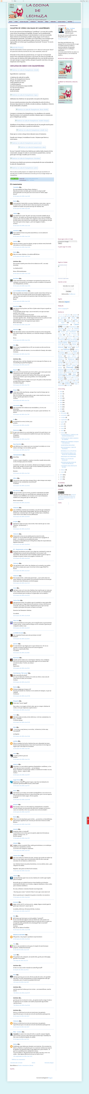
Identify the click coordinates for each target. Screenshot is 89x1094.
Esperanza (16, 657)
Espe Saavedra (17, 444)
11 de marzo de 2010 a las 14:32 (21, 595)
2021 (61, 391)
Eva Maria (16, 278)
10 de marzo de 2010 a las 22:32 (21, 236)
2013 (61, 404)
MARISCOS (33, 21)
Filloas (74, 344)
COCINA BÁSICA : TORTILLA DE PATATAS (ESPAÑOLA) (69, 435)
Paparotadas (74, 364)
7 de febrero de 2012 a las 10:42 (21, 1005)
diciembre (64, 413)
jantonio (15, 643)
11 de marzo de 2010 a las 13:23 (21, 583)
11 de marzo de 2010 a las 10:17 (21, 516)
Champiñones (73, 326)
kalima (15, 1044)
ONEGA (15, 213)
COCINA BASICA (62, 21)
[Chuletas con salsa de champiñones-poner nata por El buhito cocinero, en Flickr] (25, 143)
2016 (61, 398)
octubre (63, 417)
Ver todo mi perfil (63, 39)
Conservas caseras (62, 336)
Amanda (15, 829)
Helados (69, 353)
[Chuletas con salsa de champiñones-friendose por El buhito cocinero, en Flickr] (25, 158)
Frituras (60, 347)
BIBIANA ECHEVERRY (19, 934)
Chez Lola (16, 620)
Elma (59, 341)
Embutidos (65, 341)
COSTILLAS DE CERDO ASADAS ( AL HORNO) (70, 438)
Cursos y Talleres (72, 338)
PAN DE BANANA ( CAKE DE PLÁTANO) (68, 448)
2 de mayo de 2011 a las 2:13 (20, 960)
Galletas (77, 349)
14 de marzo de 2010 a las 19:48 (21, 929)
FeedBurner (72, 294)
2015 (61, 400)
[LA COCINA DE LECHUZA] (62, 277)
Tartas (77, 380)
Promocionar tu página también (63, 278)
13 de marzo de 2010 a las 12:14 (21, 870)
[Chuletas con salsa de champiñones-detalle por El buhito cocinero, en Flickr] (24, 70)
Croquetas (62, 338)
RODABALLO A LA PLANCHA (68, 451)
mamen (15, 241)
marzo (63, 432)
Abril (14, 974)
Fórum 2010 (67, 346)
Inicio (33, 1062)
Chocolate (61, 328)
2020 (61, 393)
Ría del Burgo (76, 377)
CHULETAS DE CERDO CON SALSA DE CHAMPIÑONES (68, 453)
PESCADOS (40, 21)
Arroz (73, 318)
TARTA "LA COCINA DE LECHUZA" (67, 459)
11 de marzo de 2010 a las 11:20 (21, 558)
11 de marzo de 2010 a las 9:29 (21, 450)
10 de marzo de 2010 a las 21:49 (21, 196)
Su (14, 419)
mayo (62, 428)
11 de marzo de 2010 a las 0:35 (21, 365)
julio (62, 424)
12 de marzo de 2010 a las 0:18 (21, 748)
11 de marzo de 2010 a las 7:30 (21, 385)
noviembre (64, 415)
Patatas (60, 367)
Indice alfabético (72, 356)
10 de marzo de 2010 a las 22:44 (21, 256)
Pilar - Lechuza (30, 180)
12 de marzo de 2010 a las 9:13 (21, 785)
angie (14, 954)
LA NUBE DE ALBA (18, 633)
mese (14, 753)
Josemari (15, 902)
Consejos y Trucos (71, 335)
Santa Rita (74, 379)
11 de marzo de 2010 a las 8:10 (21, 425)
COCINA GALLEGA (24, 21)
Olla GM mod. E (62, 364)
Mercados (67, 361)
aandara (15, 741)
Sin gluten (65, 380)
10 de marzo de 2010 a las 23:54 (21, 340)
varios (60, 383)
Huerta (76, 354)
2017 (61, 396)
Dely (14, 345)
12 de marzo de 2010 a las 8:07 (21, 775)
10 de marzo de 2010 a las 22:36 (21, 247)
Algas (68, 314)
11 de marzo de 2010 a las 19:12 (21, 668)
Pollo (74, 369)
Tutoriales (74, 382)
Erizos (59, 344)
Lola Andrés (16, 405)
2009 (61, 474)
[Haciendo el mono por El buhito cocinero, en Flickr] (16, 47)
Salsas (33, 178)
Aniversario (69, 316)
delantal (15, 843)
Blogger (50, 1077)
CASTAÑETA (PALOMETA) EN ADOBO (69, 466)
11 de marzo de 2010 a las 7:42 (21, 400)
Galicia (66, 349)
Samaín (68, 379)
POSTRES (70, 21)
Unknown (16, 507)
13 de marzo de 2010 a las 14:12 (21, 897)
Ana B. (15, 790)
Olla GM (75, 362)
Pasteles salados (71, 365)
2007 (61, 479)
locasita (15, 521)
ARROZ (46, 21)
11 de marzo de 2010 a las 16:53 (21, 638)
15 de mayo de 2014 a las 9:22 (21, 1039)
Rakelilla (15, 329)
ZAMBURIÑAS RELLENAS (68, 445)
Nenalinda (16, 306)
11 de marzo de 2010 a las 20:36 (21, 696)
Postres (60, 371)
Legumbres (61, 357)
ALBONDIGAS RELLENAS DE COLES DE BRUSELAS (68, 463)
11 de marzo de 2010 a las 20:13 (21, 682)
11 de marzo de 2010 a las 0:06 (21, 354)
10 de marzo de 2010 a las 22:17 (21, 208)
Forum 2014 (74, 346)
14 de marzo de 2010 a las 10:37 (21, 911)
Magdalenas (61, 359)
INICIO (10, 21)
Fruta (69, 347)
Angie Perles (16, 780)
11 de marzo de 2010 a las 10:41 (21, 544)
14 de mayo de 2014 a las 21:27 (21, 1027)
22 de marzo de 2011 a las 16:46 (21, 939)
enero (63, 472)
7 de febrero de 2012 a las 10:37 (21, 993)
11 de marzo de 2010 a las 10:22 (21, 529)
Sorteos (71, 380)
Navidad (60, 362)
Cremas (77, 336)
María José (16, 430)
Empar (15, 390)
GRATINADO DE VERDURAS (68, 456)
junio (62, 426)
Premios (69, 371)
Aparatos (76, 316)
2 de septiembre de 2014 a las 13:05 (22, 1056)
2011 (61, 409)
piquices (15, 764)
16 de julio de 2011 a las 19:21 (20, 969)
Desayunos (61, 339)
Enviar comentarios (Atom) (25, 1065)
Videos (68, 385)
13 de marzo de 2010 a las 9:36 (21, 850)
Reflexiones (68, 377)
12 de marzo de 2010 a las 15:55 (21, 812)
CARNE (16, 21)
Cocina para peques (63, 333)
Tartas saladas (65, 382)
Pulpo (74, 374)
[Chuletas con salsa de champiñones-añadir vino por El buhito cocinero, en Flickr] (32, 130)
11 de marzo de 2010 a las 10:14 (21, 485)
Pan (69, 364)
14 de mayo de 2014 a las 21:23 (21, 1016)
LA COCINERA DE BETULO (20, 291)
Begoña (15, 370)
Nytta (14, 727)
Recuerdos (61, 377)
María (15, 201)
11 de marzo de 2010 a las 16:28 (21, 615)
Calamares (70, 321)
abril (62, 430)
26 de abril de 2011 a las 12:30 (21, 949)
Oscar (14, 588)
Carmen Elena (17, 855)
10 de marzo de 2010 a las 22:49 (21, 273)
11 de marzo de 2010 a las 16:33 (21, 628)
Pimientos (61, 369)
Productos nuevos (71, 372)
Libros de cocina (72, 357)
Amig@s (75, 314)
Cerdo (29, 178)
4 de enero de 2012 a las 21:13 (21, 982)
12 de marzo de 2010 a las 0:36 (21, 759)
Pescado (69, 367)
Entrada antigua (49, 1062)
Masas (60, 361)
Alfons (15, 478)
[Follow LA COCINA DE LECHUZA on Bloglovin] (64, 302)
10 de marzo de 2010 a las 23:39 (21, 324)
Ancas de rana (61, 316)
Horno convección (68, 354)
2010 (61, 411)
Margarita (16, 701)
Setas (36, 178)
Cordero (71, 336)
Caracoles (73, 322)
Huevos (60, 356)
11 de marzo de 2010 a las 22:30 (21, 722)
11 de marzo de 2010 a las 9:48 (21, 473)
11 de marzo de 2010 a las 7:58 (21, 414)
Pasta (60, 365)
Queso (60, 376)
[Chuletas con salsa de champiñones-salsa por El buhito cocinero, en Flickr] (32, 147)
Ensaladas (74, 342)
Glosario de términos (65, 351)
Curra (14, 715)
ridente (15, 875)
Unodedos (16, 187)
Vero (14, 944)
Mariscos (71, 359)
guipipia (15, 804)
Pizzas (68, 369)
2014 (61, 402)
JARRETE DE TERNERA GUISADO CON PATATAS (70, 442)
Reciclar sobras (71, 376)
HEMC (75, 353)
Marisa (15, 687)
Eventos (66, 344)
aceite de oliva (61, 314)
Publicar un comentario (18, 1059)
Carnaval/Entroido (63, 324)
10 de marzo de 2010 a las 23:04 (21, 286)
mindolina (16, 230)
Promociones (62, 374)
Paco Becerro (17, 490)
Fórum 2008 (60, 346)
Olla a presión (69, 362)
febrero (63, 470)
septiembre (64, 419)
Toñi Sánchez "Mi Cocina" (20, 673)
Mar (14, 916)
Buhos (68, 319)
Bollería (60, 319)
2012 (61, 407)
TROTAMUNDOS (17, 455)
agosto (63, 422)
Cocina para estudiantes (68, 331)
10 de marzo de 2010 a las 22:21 (21, 225)
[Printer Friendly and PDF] (14, 179)
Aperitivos (64, 318)
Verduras (68, 384)
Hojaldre (60, 354)
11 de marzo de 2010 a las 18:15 (21, 652)
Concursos (74, 333)
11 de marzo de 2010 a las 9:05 (21, 439)
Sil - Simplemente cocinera (21, 549)
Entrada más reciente (16, 1062)
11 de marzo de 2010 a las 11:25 (21, 570)
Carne (26, 178)
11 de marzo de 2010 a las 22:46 (21, 736)
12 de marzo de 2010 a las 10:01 (21, 799)
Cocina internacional (73, 330)
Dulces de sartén (71, 339)
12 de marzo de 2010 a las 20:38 (21, 824)
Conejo (60, 335)
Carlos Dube (16, 600)
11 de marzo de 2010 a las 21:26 (21, 710)
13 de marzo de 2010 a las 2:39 (21, 838)
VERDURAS (53, 21)
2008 (61, 477)
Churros (69, 328)
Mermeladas (74, 361)
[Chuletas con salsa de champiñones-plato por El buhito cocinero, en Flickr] (24, 168)
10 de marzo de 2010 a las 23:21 (21, 301)
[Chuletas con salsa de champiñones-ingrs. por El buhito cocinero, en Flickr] (24, 95)
